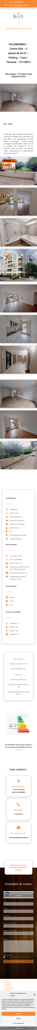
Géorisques (18, 749)
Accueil (6, 980)
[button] (34, 994)
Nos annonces (8, 982)
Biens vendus (8, 986)
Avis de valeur (8, 984)
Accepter (18, 1014)
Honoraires (7, 990)
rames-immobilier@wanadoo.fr (18, 837)
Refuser (18, 1018)
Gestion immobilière (9, 988)
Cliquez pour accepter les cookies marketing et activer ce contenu (18, 894)
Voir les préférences (18, 1023)
